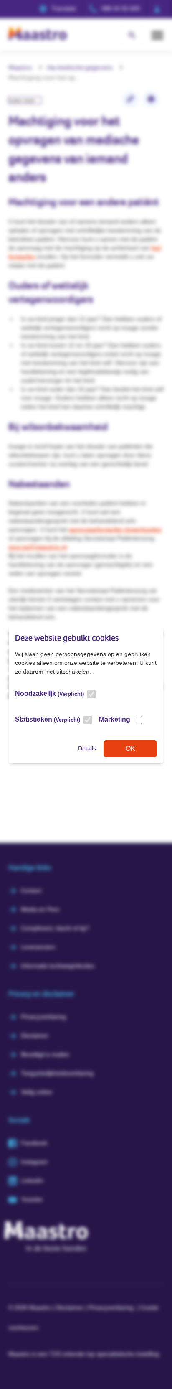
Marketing (114, 719)
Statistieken (47, 719)
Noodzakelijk (49, 693)
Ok (130, 748)
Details (87, 748)
